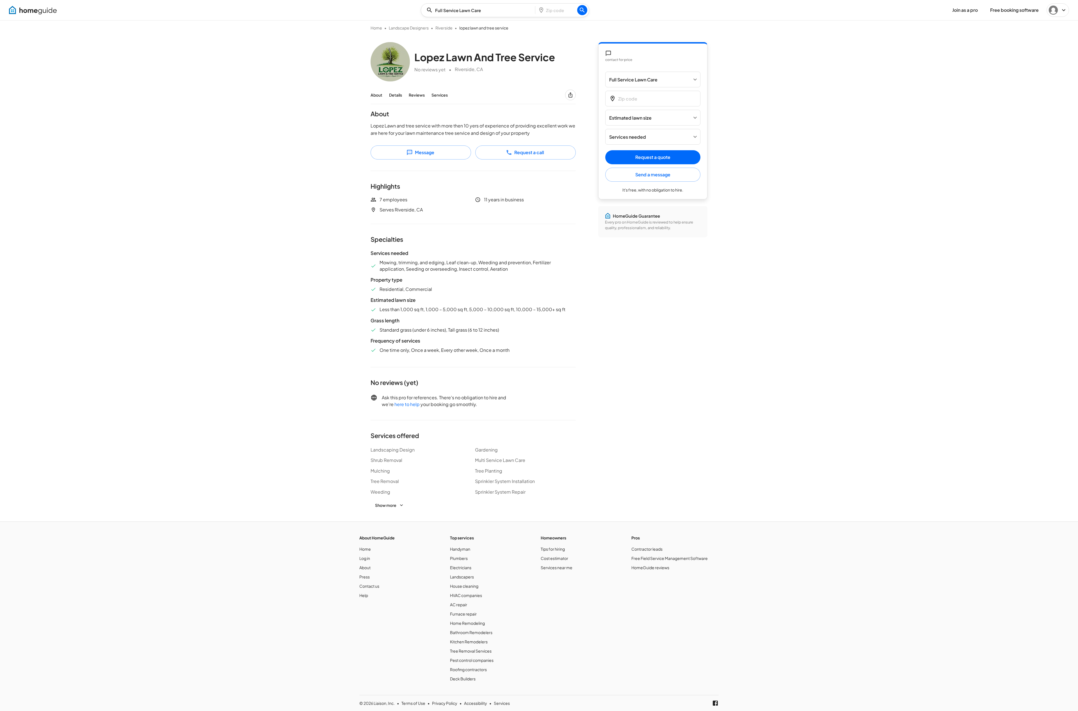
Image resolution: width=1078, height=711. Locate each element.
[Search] (582, 10)
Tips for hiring (553, 549)
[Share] (570, 95)
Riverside (444, 27)
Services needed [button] (627, 137)
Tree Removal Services (471, 650)
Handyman (460, 549)
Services (439, 94)
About (376, 94)
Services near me (556, 567)
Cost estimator (554, 558)
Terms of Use (413, 703)
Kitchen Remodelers (469, 641)
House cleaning (464, 586)
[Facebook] (715, 703)
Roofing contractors (468, 669)
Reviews (417, 94)
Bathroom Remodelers (471, 632)
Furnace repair (463, 613)
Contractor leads (647, 549)
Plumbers (459, 558)
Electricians (460, 567)
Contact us (369, 586)
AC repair (458, 604)
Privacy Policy (444, 703)
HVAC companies (466, 595)
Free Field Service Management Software (669, 558)
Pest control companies (472, 660)
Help (363, 595)
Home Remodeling (467, 623)
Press (364, 576)
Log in (364, 558)
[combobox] (480, 10)
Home (376, 27)
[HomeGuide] (33, 10)
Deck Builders (463, 678)
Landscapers (462, 576)
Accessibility (475, 703)
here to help (407, 404)
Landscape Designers (409, 27)
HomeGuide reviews (650, 567)
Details (395, 94)
